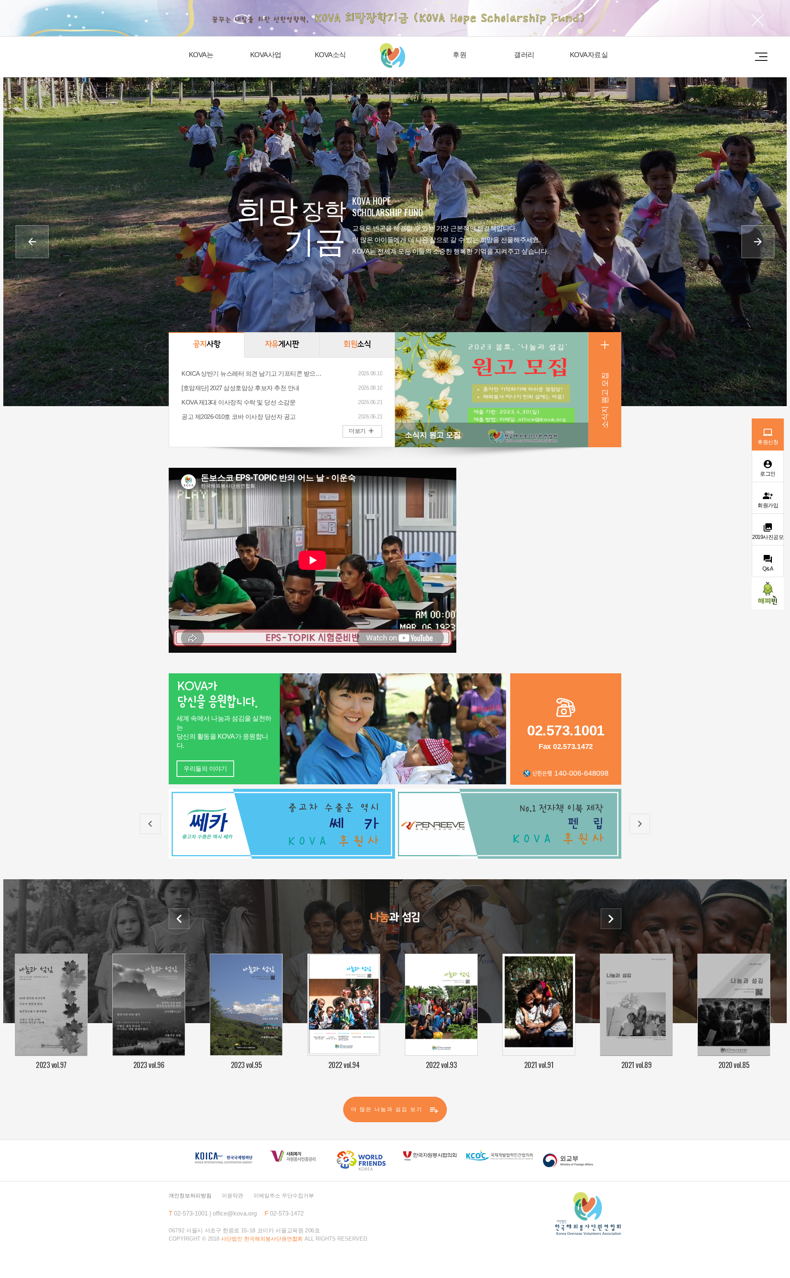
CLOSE (758, 20)
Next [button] (611, 918)
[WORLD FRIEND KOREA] (361, 1160)
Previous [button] (179, 918)
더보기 (362, 431)
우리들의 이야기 (205, 768)
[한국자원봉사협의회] (429, 1155)
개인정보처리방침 (190, 1195)
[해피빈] (768, 593)
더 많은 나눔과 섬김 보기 (395, 1110)
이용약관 (232, 1195)
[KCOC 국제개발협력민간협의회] (498, 1155)
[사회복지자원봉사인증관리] (292, 1156)
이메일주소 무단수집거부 (283, 1195)
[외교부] (567, 1160)
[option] (282, 824)
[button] (32, 241)
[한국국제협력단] (223, 1157)
